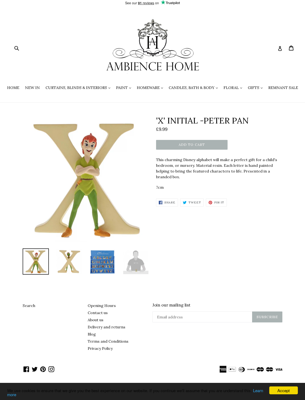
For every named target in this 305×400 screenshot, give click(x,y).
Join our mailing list (171, 305)
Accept (283, 390)
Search (29, 305)
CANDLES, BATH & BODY (194, 87)
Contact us (98, 312)
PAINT (124, 87)
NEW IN (32, 87)
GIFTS (256, 87)
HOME (13, 87)
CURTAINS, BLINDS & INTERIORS (79, 87)
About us (95, 319)
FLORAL (234, 87)
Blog (92, 334)
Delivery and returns (106, 327)
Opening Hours (102, 305)
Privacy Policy (100, 348)
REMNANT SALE (283, 87)
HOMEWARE (151, 87)
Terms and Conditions (108, 341)
